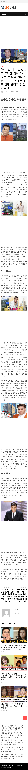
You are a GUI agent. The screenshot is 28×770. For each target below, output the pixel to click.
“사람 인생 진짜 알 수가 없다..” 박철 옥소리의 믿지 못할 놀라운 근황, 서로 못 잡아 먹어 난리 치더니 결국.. (12, 735)
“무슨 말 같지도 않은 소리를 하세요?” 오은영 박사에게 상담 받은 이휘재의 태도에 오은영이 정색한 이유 (13, 647)
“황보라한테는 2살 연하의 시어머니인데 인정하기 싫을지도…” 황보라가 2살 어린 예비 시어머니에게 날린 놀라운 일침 (14, 677)
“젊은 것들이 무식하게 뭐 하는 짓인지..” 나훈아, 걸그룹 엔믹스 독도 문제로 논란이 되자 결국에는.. (12, 742)
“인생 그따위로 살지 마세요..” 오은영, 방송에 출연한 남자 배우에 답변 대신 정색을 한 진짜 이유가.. (12, 756)
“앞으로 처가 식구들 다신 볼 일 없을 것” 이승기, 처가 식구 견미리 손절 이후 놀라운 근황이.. (12, 749)
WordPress (4, 767)
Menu (4, 14)
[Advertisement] (14, 34)
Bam (10, 767)
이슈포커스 (13, 765)
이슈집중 (7, 91)
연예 (2, 66)
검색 (2, 715)
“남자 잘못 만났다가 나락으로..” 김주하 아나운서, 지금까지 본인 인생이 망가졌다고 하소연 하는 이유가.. (12, 728)
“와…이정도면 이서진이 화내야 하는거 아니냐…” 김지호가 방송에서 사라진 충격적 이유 (14, 706)
